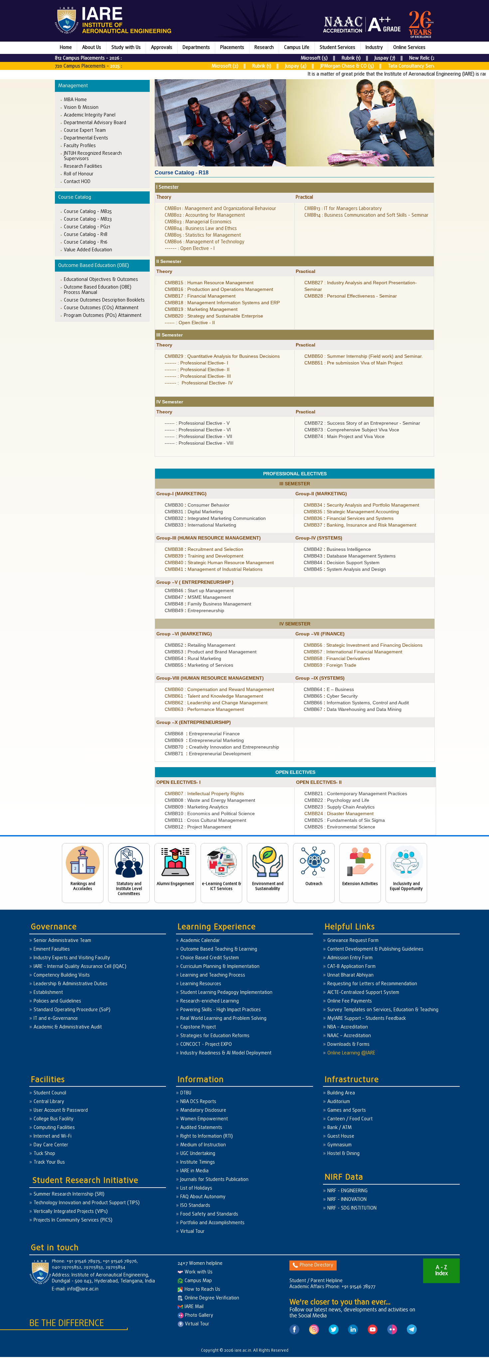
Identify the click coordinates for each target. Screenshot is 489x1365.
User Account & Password (61, 1110)
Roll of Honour (78, 174)
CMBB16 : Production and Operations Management (219, 289)
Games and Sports (346, 1110)
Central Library (49, 1101)
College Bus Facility (54, 1119)
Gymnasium (339, 1145)
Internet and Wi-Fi (53, 1136)
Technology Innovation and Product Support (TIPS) (87, 1203)
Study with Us (126, 47)
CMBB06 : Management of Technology (204, 242)
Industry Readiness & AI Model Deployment (225, 1053)
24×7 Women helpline (200, 1263)
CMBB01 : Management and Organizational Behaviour (220, 208)
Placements (232, 47)
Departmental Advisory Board (95, 122)
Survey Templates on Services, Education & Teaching (382, 1010)
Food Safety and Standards (209, 1214)
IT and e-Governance (56, 1018)
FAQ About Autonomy (203, 1197)
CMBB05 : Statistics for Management (203, 235)
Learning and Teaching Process (212, 975)
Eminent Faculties (52, 949)
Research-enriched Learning (209, 1001)
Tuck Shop (44, 1153)
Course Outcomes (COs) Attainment (101, 308)
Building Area (341, 1093)
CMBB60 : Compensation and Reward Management (219, 689)
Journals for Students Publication (214, 1179)
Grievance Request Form (353, 940)
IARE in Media (194, 1171)
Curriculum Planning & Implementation (219, 966)
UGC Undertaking (197, 1153)
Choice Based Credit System (209, 958)
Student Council (50, 1093)
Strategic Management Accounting (363, 511)
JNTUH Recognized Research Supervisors (93, 156)
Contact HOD (77, 181)
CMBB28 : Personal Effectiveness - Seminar (350, 296)
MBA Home (75, 100)
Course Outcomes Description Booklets (104, 300)
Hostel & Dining (343, 1153)
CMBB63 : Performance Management (204, 709)
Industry (374, 47)
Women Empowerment (204, 1119)
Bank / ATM (339, 1127)
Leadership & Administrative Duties (70, 984)
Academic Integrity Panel (89, 115)
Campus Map (198, 1280)
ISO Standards (195, 1205)
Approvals (161, 47)
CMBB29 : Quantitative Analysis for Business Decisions (222, 356)
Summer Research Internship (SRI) (69, 1194)
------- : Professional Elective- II (197, 369)
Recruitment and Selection (216, 549)
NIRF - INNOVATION (347, 1199)
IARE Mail (194, 1306)
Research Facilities (83, 166)
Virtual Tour (192, 1231)
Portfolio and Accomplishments (212, 1223)
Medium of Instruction (203, 1145)
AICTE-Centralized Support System (363, 992)
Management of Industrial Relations (225, 569)
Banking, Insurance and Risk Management (371, 525)
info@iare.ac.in (82, 1289)
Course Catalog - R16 (85, 242)
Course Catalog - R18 (85, 234)
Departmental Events (86, 138)
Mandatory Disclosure (203, 1110)
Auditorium (338, 1101)
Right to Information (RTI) (206, 1136)
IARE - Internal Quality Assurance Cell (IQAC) (80, 966)
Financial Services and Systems (360, 518)
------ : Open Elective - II (190, 322)
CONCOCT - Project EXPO (206, 1044)
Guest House (340, 1136)
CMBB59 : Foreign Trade (330, 665)
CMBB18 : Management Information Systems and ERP (222, 302)
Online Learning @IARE (351, 1053)
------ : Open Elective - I (190, 248)
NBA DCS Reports (198, 1101)
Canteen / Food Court (350, 1119)
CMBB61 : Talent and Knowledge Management (214, 696)
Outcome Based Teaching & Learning (218, 949)
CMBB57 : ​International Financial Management (354, 651)
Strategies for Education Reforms (214, 1035)
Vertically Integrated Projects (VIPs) (71, 1211)
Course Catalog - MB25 (88, 211)
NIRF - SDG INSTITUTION (352, 1208)
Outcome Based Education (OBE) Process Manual (97, 290)
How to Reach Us (202, 1289)
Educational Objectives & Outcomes (101, 279)
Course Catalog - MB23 (88, 219)
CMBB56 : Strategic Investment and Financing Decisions (363, 645)
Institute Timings (197, 1162)
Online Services (409, 47)
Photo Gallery (198, 1315)
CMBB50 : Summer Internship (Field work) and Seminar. (363, 356)
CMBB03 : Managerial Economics (198, 222)
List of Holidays (196, 1188)
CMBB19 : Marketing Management (201, 309)
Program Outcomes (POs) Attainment (102, 315)
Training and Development (215, 556)
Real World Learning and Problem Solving (223, 1018)
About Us (91, 47)
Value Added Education (88, 250)
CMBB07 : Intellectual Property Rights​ (204, 793)
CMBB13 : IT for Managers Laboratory (343, 208)
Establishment (48, 992)
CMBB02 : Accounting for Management (205, 215)
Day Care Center (51, 1145)
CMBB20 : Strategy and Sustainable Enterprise (214, 316)
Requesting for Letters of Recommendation (372, 984)
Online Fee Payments (349, 1001)
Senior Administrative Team (62, 940)
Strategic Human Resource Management (231, 562)
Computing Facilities (54, 1127)
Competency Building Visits (62, 975)
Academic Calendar (200, 940)
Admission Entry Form (350, 958)
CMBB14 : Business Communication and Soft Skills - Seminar (366, 215)
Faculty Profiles (80, 145)
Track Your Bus (49, 1162)
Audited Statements (201, 1127)
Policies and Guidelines (57, 1001)
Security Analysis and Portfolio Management (373, 505)
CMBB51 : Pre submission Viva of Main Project (353, 362)
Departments (196, 47)
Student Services (337, 47)
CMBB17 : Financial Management (200, 296)
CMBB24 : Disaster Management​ (339, 813)
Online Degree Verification (212, 1298)
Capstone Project (198, 1027)
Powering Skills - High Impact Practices (220, 1010)
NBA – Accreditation (347, 1027)
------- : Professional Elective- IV (199, 382)
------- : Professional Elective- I (196, 362)
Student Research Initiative (85, 1181)
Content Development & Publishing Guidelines (375, 949)
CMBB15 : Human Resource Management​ (209, 282)
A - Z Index (441, 1271)
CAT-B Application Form (351, 966)
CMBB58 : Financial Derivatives (337, 658)
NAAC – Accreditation (349, 1035)
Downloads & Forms (348, 1044)
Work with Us (199, 1272)
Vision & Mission (81, 107)
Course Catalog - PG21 (87, 227)
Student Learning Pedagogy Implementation (226, 992)
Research (264, 47)
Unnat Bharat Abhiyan (350, 975)
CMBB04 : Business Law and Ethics (201, 228)
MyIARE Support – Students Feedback (366, 1018)
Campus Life (296, 47)
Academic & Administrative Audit (68, 1027)
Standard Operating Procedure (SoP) (72, 1010)
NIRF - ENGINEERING (347, 1191)
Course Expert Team (85, 130)
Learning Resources (200, 984)
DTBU (185, 1093)
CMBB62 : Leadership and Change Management (216, 702)
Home (66, 47)
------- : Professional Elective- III (198, 376)
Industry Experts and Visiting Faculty (72, 958)
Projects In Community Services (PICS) (73, 1220)
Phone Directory (316, 1265)
